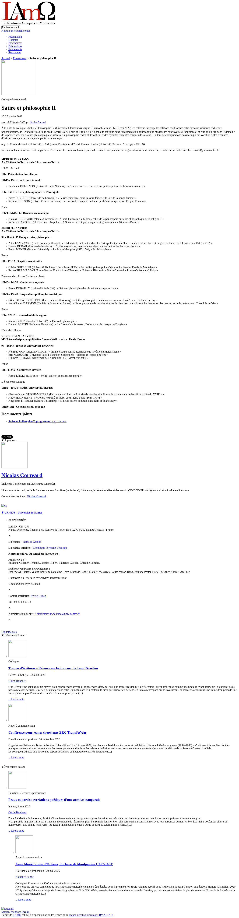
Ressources (14, 52)
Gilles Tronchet (16, 680)
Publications (15, 46)
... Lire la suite (16, 699)
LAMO (17, 914)
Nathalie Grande (32, 541)
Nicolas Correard (38, 122)
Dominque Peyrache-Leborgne (50, 547)
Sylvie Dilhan (38, 595)
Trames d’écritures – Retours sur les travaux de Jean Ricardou (53, 668)
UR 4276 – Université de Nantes (21, 512)
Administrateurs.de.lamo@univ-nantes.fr (57, 613)
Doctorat (13, 39)
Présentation (15, 36)
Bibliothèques (9, 631)
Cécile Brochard (17, 812)
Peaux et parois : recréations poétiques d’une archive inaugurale (54, 799)
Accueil (5, 58)
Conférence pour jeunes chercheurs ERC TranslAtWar (47, 732)
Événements (15, 49)
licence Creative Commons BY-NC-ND (91, 914)
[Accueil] (29, 24)
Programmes (15, 42)
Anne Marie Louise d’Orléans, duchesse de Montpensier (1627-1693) (64, 864)
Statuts (5, 911)
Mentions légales (20, 911)
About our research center (16, 30)
